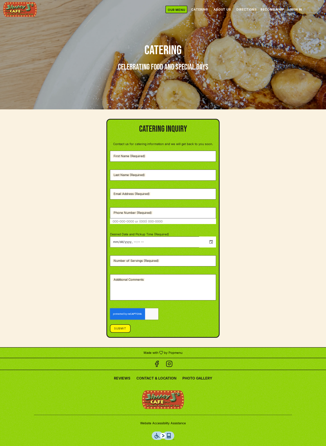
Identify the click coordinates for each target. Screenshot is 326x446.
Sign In (296, 9)
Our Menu (176, 10)
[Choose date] (211, 242)
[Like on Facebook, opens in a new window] (156, 365)
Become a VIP (272, 9)
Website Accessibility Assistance (163, 423)
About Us (222, 9)
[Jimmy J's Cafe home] (20, 9)
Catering (199, 9)
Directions (246, 9)
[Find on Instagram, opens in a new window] (169, 365)
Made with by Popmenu (92, 352)
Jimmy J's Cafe (163, 399)
